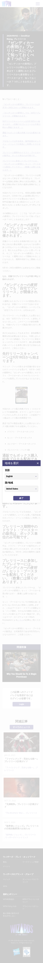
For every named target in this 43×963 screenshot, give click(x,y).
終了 (21, 498)
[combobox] (19, 476)
